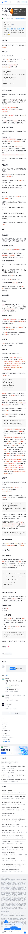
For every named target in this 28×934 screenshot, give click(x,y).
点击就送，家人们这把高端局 (8, 852)
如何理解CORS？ (6, 721)
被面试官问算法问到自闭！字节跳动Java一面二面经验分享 (14, 797)
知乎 (15, 28)
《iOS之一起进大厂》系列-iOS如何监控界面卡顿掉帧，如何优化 (13, 864)
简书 (18, 28)
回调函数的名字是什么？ (7, 737)
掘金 (8, 28)
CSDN (22, 28)
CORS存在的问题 (6, 730)
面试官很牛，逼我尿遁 (7, 790)
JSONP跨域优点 (6, 739)
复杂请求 (4, 728)
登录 (23, 1)
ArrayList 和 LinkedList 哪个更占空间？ (11, 824)
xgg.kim (9, 687)
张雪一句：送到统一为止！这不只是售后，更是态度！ (11, 907)
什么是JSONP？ (6, 735)
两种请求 (4, 724)
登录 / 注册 (12, 668)
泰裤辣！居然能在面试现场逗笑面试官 (10, 807)
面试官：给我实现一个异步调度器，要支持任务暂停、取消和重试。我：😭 (14, 819)
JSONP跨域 (4, 733)
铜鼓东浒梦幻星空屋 (5, 878)
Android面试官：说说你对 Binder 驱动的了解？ (12, 847)
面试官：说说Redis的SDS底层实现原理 (10, 869)
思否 (12, 28)
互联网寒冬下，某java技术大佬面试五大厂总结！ (13, 836)
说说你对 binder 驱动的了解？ (8, 813)
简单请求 (4, 726)
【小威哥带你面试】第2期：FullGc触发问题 (11, 802)
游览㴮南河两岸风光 (5, 911)
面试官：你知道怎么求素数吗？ (9, 858)
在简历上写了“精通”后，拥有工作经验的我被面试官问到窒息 (14, 842)
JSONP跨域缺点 (6, 741)
